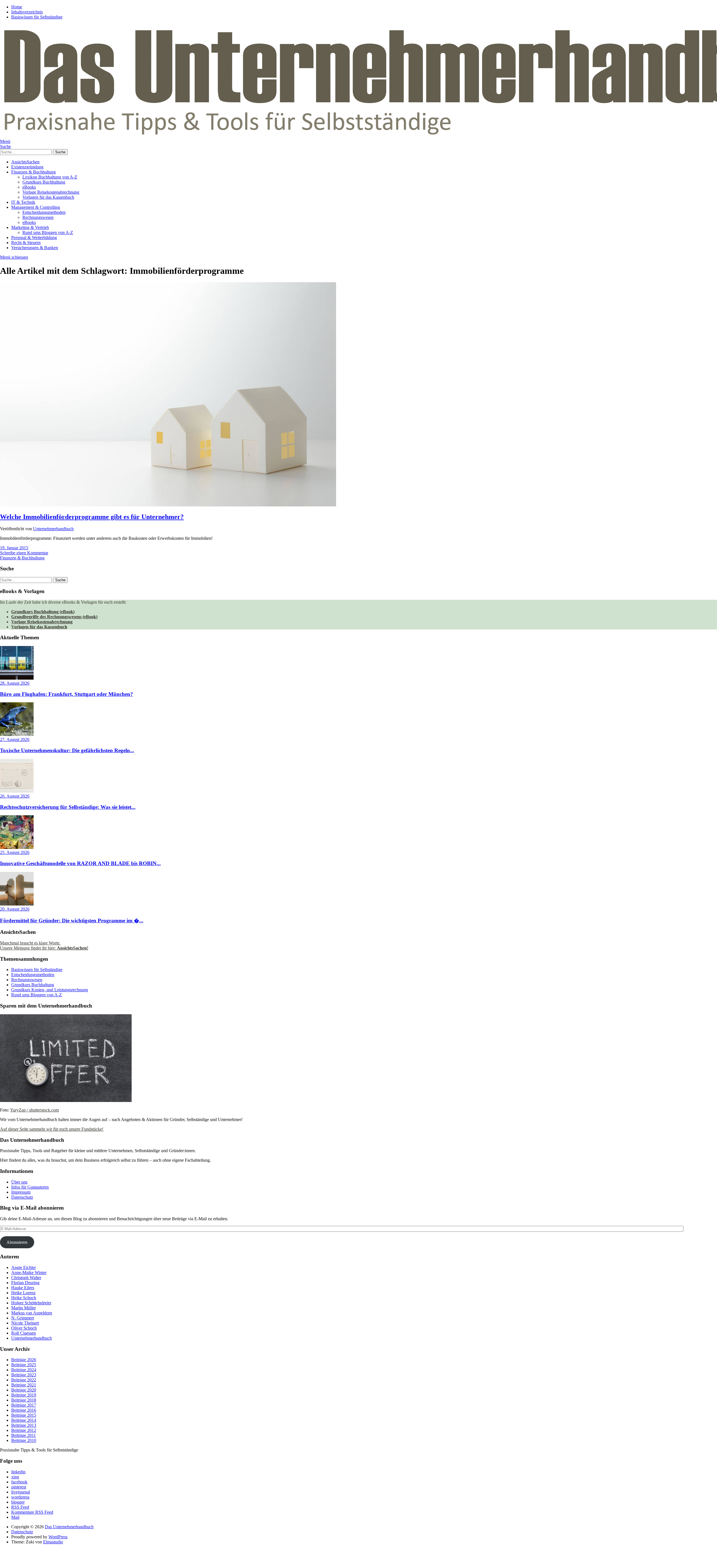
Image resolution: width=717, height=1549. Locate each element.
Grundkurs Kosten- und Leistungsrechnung (49, 989)
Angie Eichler (23, 1267)
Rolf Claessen (23, 1333)
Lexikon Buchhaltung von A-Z (49, 177)
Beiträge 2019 (23, 1395)
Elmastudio (53, 1541)
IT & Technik (23, 202)
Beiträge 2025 (23, 1364)
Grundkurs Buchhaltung (43, 182)
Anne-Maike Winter (28, 1272)
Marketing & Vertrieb (30, 227)
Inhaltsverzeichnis (27, 12)
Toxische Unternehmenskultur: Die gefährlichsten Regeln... (67, 750)
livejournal (20, 1492)
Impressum (21, 1192)
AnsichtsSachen (25, 161)
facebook (19, 1481)
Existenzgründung (27, 167)
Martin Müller (23, 1307)
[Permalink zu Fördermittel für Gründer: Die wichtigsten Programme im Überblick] (17, 904)
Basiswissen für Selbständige (36, 17)
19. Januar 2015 (14, 547)
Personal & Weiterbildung (34, 237)
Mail (15, 1517)
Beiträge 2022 (23, 1379)
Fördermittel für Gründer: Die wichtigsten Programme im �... (71, 920)
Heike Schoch (23, 1297)
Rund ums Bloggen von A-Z (47, 232)
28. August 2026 (14, 683)
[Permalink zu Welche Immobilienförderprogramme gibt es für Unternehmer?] (168, 505)
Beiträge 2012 (23, 1430)
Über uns (19, 1182)
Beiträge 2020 (23, 1390)
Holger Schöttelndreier (31, 1302)
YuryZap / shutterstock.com (34, 1110)
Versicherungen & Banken (34, 247)
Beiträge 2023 (23, 1374)
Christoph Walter (26, 1277)
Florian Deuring (25, 1282)
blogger (18, 1502)
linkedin (18, 1471)
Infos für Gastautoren (30, 1187)
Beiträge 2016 (23, 1410)
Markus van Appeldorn (31, 1312)
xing (15, 1476)
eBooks (29, 187)
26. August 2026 (14, 796)
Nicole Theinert (25, 1323)
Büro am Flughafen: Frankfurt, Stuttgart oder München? (66, 694)
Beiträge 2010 (23, 1440)
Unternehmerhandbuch (53, 528)
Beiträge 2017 (23, 1405)
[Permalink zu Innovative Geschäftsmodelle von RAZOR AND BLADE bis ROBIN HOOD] (17, 847)
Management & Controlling (35, 207)
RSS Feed (20, 1507)
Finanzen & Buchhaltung (33, 172)
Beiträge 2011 (23, 1435)
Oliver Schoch (24, 1328)
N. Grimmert (22, 1318)
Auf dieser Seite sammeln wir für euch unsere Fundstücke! (51, 1129)
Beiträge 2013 (23, 1425)
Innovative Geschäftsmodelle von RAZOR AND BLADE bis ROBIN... (80, 863)
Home (16, 6)
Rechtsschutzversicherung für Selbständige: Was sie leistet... (68, 807)
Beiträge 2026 (23, 1359)
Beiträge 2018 (23, 1400)
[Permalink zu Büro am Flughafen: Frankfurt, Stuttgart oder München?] (17, 678)
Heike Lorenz (23, 1292)
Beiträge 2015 (23, 1415)
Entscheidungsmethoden (44, 212)
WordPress (57, 1536)
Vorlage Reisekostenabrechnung (50, 192)
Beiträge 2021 (23, 1385)
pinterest (18, 1487)
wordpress (20, 1497)
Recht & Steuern (26, 242)
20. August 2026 (14, 909)
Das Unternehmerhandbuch (69, 1526)
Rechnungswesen (37, 217)
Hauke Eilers (22, 1287)
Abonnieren (16, 1242)
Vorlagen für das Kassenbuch (48, 197)
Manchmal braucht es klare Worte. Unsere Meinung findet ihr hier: (44, 945)
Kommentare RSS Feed (32, 1512)
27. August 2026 (14, 739)
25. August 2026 (14, 852)
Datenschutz (22, 1197)
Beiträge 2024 (23, 1369)
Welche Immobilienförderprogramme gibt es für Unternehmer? (92, 516)
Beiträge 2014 (23, 1420)
